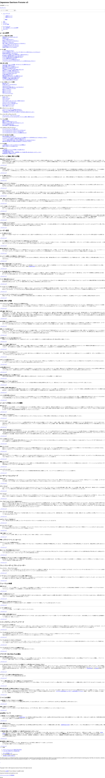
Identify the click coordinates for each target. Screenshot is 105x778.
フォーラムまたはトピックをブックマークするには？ (14, 130)
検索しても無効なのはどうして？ (9, 121)
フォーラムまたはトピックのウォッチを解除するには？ (14, 132)
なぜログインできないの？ (8, 42)
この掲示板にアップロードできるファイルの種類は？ (14, 144)
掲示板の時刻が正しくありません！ (10, 53)
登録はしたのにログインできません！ (10, 40)
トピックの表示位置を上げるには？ (10, 79)
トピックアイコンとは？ (7, 93)
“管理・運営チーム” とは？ (8, 105)
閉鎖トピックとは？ (6, 92)
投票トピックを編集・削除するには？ (10, 70)
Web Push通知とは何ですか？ (9, 136)
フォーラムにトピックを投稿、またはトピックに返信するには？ (16, 64)
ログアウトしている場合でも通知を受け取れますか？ (14, 138)
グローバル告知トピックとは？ (9, 88)
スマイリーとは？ (6, 85)
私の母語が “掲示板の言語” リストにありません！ (13, 55)
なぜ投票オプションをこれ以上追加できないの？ (13, 69)
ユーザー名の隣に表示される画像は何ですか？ (12, 57)
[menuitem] (8, 15)
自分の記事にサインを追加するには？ (10, 67)
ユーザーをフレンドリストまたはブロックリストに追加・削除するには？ (18, 116)
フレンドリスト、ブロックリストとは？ (11, 115)
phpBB (6, 771)
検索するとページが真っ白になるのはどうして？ (13, 122)
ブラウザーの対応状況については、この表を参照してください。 (70, 691)
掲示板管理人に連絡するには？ (9, 153)
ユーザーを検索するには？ (8, 124)
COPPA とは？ (5, 38)
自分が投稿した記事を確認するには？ (10, 125)
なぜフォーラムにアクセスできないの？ (11, 72)
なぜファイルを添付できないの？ (9, 73)
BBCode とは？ (5, 83)
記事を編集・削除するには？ (8, 65)
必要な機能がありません (7, 150)
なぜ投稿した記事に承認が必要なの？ (10, 78)
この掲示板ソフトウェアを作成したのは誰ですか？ (13, 149)
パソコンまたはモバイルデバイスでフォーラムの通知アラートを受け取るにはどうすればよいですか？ (24, 137)
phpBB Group (32, 266)
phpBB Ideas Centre (65, 724)
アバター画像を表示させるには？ (9, 58)
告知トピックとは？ (6, 89)
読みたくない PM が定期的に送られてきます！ (12, 110)
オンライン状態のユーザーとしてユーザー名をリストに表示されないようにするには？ (21, 52)
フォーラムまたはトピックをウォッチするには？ (13, 131)
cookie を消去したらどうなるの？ (9, 47)
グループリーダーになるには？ (9, 102)
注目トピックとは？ (6, 90)
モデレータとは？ (6, 98)
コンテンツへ (3, 7)
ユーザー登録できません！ (8, 39)
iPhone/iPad (89, 668)
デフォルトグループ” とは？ (8, 104)
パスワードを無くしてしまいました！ (10, 44)
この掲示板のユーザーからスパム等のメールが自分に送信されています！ (18, 111)
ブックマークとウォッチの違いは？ (10, 128)
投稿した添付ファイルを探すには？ (10, 146)
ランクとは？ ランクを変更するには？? (11, 59)
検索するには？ (5, 120)
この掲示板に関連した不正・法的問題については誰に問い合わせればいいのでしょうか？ (21, 152)
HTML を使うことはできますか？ (9, 84)
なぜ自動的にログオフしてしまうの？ (10, 45)
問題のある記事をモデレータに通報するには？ (12, 75)
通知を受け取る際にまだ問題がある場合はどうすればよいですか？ (17, 141)
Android (96, 668)
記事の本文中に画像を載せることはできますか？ (13, 87)
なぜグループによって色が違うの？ (10, 103)
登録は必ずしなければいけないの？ (10, 37)
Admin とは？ (5, 96)
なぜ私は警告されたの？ (7, 74)
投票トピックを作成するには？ (9, 68)
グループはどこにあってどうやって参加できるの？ (13, 100)
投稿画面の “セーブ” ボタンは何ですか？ (11, 77)
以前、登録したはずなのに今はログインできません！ (14, 43)
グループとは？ (5, 99)
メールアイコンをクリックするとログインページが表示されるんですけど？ (18, 60)
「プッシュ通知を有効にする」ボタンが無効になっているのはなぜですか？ (18, 140)
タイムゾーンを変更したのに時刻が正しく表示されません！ (15, 54)
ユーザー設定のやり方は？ (8, 50)
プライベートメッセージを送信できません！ (12, 109)
